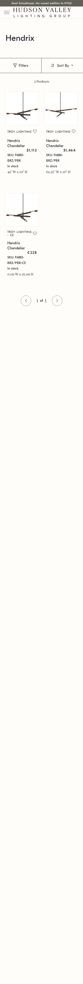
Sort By (63, 66)
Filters (23, 66)
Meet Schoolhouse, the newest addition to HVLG (41, 3)
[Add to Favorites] (35, 131)
